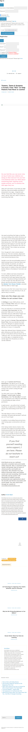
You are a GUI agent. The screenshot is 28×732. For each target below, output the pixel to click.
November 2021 (12, 558)
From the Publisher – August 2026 (10, 689)
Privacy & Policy (12, 52)
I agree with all (10, 53)
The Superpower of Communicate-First (12, 691)
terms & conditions (13, 53)
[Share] (22, 519)
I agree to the (9, 52)
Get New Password (7, 33)
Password (2, 11)
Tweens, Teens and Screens (9, 560)
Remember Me (4, 15)
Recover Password (4, 16)
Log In (3, 18)
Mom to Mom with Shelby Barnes (10, 682)
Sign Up (14, 21)
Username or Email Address (7, 8)
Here (21, 58)
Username (3, 43)
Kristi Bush (9, 494)
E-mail (2, 30)
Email (2, 46)
